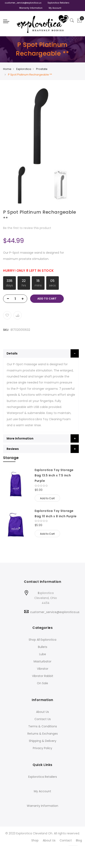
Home (7, 69)
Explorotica (23, 69)
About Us (42, 712)
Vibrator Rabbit (42, 676)
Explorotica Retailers (58, 2)
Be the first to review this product (27, 228)
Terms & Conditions (42, 726)
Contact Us (42, 719)
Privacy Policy (42, 748)
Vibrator (42, 669)
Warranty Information (30, 8)
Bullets (42, 647)
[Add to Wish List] (7, 315)
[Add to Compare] (17, 315)
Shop (35, 840)
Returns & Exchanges (42, 734)
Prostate (41, 69)
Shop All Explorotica (42, 640)
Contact (66, 840)
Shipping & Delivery (42, 741)
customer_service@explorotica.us (23, 2)
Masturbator (42, 661)
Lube (42, 654)
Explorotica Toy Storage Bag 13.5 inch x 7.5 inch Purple (54, 475)
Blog (79, 840)
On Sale (42, 683)
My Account (55, 8)
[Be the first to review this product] (57, 485)
